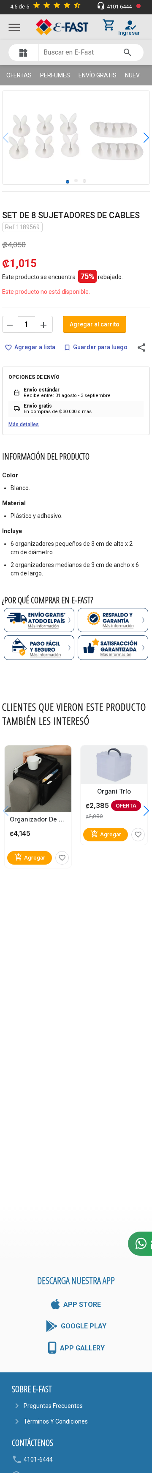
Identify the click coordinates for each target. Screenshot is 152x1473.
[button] (140, 137)
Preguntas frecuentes (53, 1405)
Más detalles (23, 424)
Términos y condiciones (56, 1421)
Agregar (29, 857)
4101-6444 (38, 1459)
